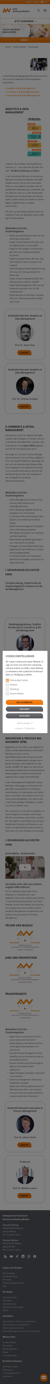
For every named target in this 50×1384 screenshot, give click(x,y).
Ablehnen (24, 709)
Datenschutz (30, 728)
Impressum (19, 728)
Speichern (24, 715)
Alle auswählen (24, 702)
